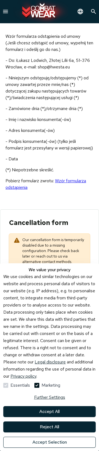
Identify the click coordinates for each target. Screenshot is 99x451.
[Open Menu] (5, 11)
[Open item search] (93, 11)
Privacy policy (23, 376)
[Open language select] (80, 11)
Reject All (49, 427)
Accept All (49, 411)
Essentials (20, 385)
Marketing (51, 385)
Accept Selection (49, 442)
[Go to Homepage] (40, 11)
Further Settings (49, 397)
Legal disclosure (50, 362)
